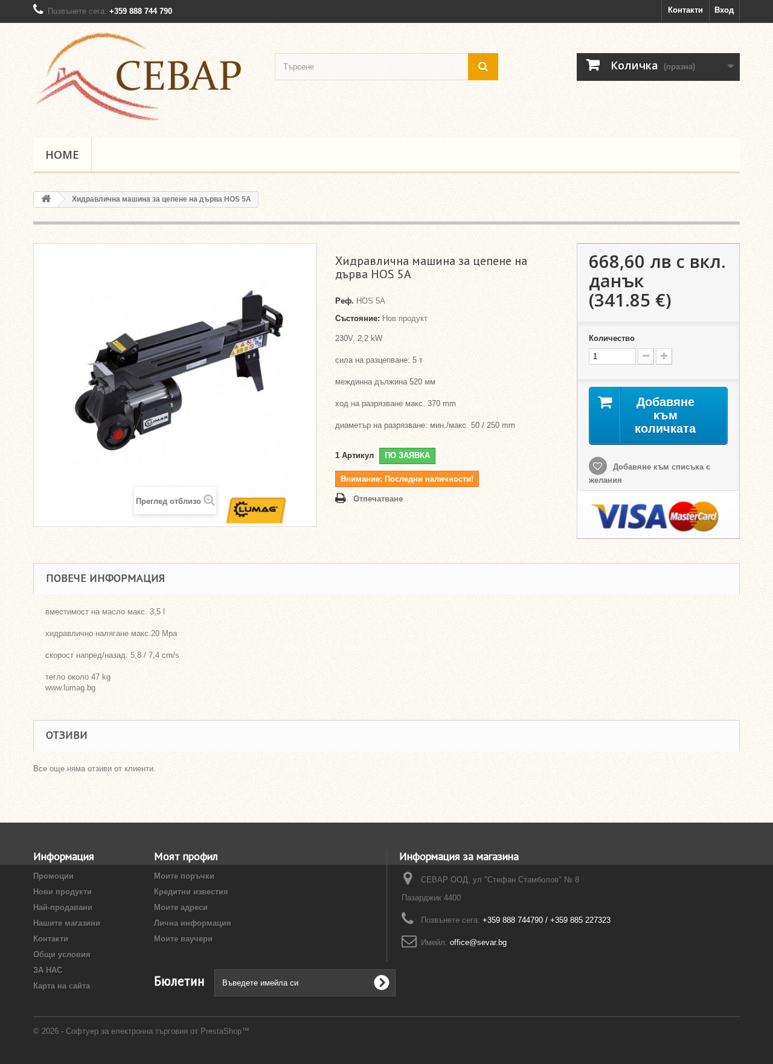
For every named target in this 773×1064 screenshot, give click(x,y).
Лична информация (192, 923)
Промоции (53, 876)
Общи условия (62, 954)
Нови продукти (62, 891)
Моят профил (186, 856)
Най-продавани (62, 907)
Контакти (685, 9)
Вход (724, 9)
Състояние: (357, 318)
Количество (612, 338)
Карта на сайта (61, 985)
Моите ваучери (183, 938)
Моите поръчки (184, 876)
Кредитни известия (191, 891)
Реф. (344, 300)
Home (62, 154)
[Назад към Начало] (45, 199)
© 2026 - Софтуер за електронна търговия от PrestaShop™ (141, 1031)
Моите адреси (181, 907)
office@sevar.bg (478, 942)
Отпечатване (378, 498)
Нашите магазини (66, 923)
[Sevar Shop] (145, 77)
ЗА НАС (47, 970)
